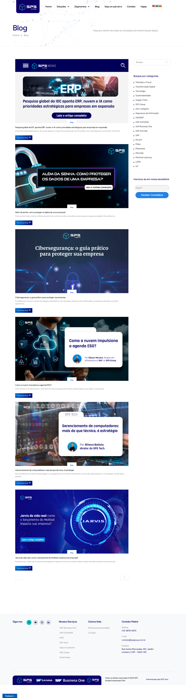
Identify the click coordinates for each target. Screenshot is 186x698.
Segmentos (80, 6)
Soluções (61, 6)
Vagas (143, 6)
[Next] (124, 577)
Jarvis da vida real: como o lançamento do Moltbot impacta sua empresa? (46, 558)
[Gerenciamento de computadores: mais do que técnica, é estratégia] (71, 434)
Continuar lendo (22, 138)
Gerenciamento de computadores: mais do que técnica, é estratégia (44, 470)
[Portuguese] (157, 6)
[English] (153, 6)
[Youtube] (35, 622)
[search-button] (166, 62)
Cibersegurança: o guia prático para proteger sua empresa (40, 297)
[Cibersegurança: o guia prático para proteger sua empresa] (71, 261)
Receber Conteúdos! (152, 195)
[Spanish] (160, 6)
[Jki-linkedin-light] (48, 622)
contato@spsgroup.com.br (134, 640)
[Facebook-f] (29, 622)
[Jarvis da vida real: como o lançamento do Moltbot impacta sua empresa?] (71, 522)
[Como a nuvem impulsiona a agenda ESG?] (71, 349)
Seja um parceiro (113, 6)
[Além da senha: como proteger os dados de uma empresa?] (71, 176)
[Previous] (19, 577)
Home (48, 6)
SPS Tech (164, 679)
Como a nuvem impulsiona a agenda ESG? (33, 385)
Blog (97, 6)
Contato (131, 6)
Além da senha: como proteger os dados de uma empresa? (40, 212)
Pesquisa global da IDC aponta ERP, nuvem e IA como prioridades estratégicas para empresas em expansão (61, 127)
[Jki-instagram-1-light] (42, 622)
